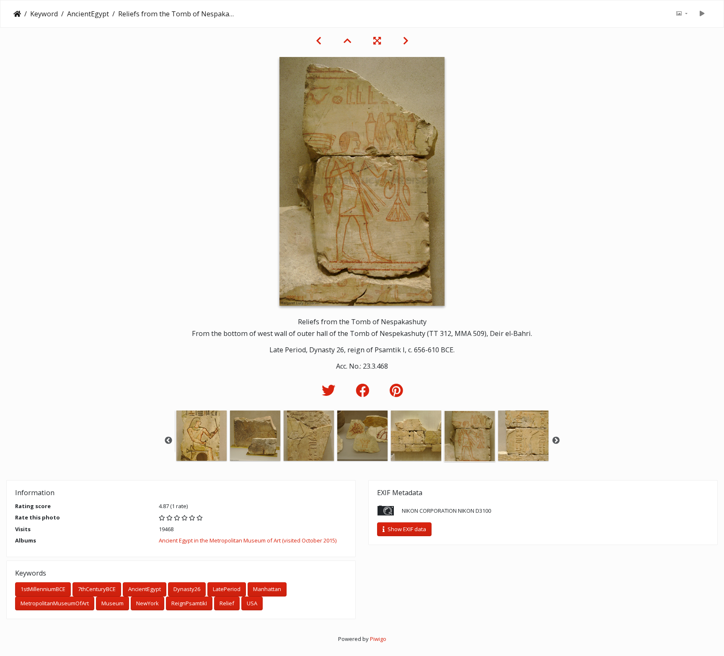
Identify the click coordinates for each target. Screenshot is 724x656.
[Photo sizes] (681, 14)
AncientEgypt (88, 13)
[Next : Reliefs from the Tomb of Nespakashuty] (406, 40)
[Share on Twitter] (330, 390)
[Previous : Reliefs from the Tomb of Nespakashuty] (320, 40)
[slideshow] (702, 14)
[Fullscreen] (378, 40)
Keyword (44, 13)
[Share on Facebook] (364, 390)
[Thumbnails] (348, 40)
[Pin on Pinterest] (396, 390)
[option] (201, 436)
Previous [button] (168, 440)
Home (17, 14)
